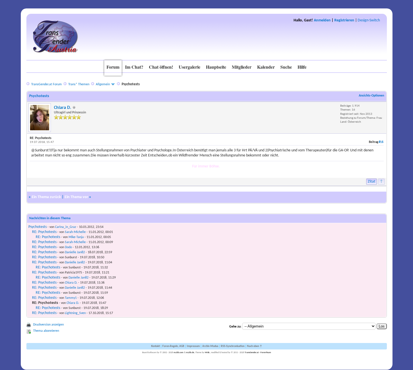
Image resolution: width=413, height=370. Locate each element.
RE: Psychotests (44, 232)
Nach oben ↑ (254, 346)
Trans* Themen (78, 84)
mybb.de (190, 352)
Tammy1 (71, 298)
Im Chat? (134, 67)
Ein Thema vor (76, 197)
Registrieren (344, 20)
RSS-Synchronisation (232, 346)
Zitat (371, 182)
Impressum (193, 346)
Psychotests (37, 227)
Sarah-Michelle (75, 232)
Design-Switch (369, 20)
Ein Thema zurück (46, 197)
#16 (381, 142)
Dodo (68, 247)
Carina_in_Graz (65, 227)
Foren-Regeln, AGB (173, 346)
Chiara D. (62, 108)
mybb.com (178, 352)
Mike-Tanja (76, 237)
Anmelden (322, 20)
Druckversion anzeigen (48, 324)
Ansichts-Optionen (371, 95)
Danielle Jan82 (75, 252)
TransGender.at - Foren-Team (258, 352)
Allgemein (103, 84)
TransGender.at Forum (46, 84)
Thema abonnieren (46, 331)
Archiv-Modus (210, 346)
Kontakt (155, 346)
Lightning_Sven (75, 313)
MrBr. (207, 352)
